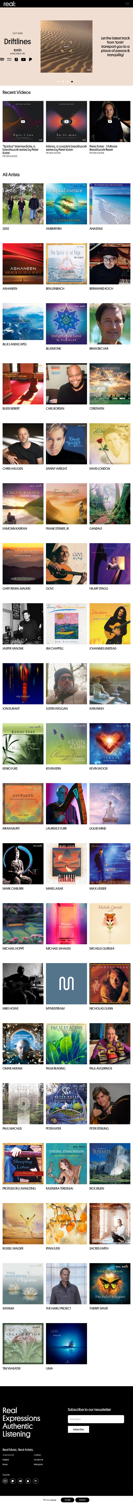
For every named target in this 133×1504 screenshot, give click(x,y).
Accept (67, 1500)
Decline (82, 1500)
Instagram (38, 1464)
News (5, 1464)
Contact (37, 1455)
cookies (53, 1500)
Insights (6, 1459)
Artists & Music (8, 1455)
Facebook (38, 1459)
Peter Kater (10, 156)
